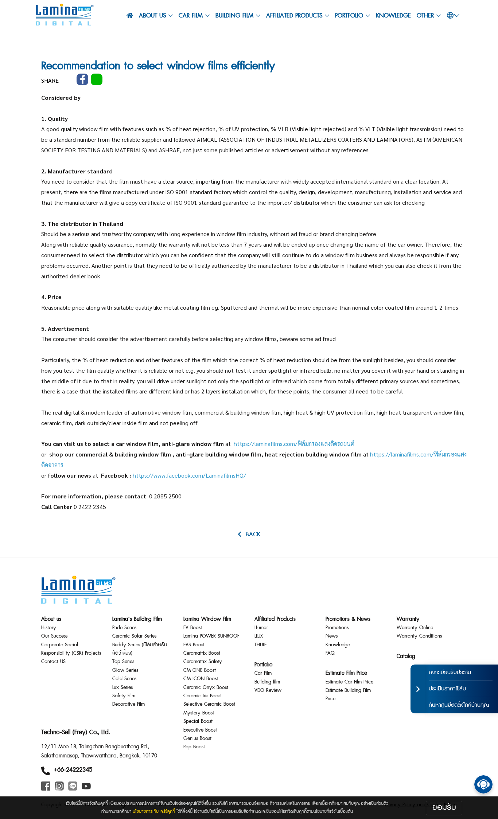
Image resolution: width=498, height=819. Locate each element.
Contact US (53, 662)
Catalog (406, 656)
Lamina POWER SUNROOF (211, 636)
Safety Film (123, 696)
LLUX (258, 636)
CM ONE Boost (199, 670)
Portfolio (349, 15)
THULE (260, 645)
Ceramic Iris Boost (202, 696)
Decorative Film (128, 704)
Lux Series (122, 687)
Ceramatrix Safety (202, 662)
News (332, 636)
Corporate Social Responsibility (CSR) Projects (71, 649)
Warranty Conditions (419, 636)
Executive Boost (200, 730)
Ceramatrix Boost (201, 653)
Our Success (54, 636)
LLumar (261, 628)
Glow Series (125, 670)
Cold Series (124, 679)
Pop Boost (194, 747)
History (48, 628)
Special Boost (198, 721)
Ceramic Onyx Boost (205, 687)
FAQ (330, 653)
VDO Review (267, 690)
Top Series (123, 662)
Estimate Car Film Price (349, 682)
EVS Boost (194, 645)
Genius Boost (197, 738)
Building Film (234, 15)
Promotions (337, 628)
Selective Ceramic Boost (209, 704)
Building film (267, 682)
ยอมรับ (444, 807)
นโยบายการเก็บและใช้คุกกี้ (154, 811)
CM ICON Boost (200, 679)
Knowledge (393, 15)
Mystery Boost (198, 713)
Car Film (263, 673)
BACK (250, 534)
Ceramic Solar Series (134, 636)
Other (425, 15)
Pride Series (124, 628)
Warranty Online (415, 628)
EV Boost (192, 628)
